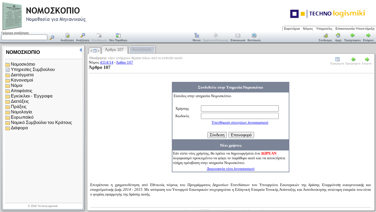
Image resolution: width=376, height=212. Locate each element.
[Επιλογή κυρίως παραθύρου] (67, 37)
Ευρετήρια (292, 28)
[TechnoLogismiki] (67, 29)
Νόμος (308, 28)
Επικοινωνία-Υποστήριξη (355, 28)
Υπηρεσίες (324, 28)
